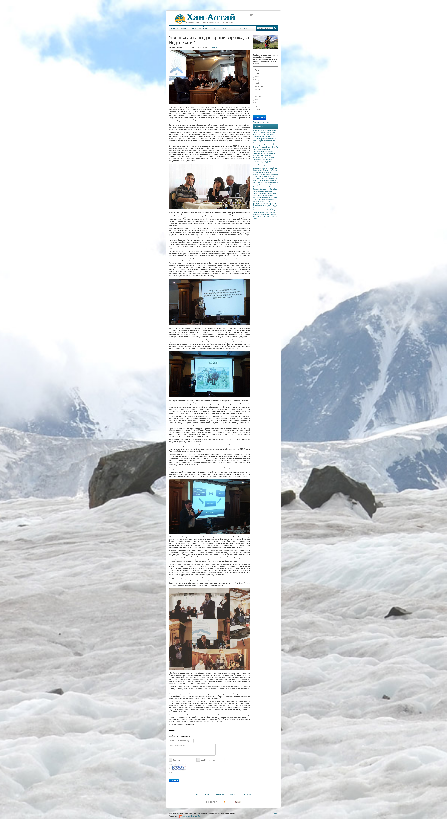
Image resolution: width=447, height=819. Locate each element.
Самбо (269, 210)
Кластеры (261, 201)
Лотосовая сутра (259, 208)
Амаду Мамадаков (265, 206)
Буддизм (275, 206)
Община (264, 151)
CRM (268, 214)
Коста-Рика (258, 86)
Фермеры (260, 145)
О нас (197, 794)
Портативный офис (259, 216)
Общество (203, 28)
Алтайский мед (258, 162)
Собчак (261, 180)
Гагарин (266, 170)
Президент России (259, 147)
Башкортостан (271, 193)
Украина (256, 172)
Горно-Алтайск (258, 182)
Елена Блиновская (259, 176)
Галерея (237, 28)
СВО (259, 132)
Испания (257, 76)
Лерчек (255, 180)
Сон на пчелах (268, 164)
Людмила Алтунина (260, 174)
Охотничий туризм (259, 138)
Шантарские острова (260, 168)
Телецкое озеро (258, 166)
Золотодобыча (268, 195)
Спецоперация (266, 155)
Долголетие (257, 155)
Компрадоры (257, 159)
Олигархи (256, 189)
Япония (257, 109)
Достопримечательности (261, 197)
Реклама (220, 794)
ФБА (269, 174)
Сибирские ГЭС (265, 189)
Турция (257, 103)
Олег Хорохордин (264, 149)
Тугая (265, 182)
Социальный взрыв (266, 203)
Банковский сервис (260, 214)
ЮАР (256, 106)
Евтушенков (261, 134)
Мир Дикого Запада (268, 136)
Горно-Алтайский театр (266, 199)
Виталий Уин (257, 210)
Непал (256, 93)
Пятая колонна (270, 157)
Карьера (273, 214)
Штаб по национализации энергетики (265, 190)
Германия (271, 141)
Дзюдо (264, 210)
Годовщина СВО (259, 157)
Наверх (275, 813)
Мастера (247, 28)
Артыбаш (267, 166)
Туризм (184, 28)
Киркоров (274, 178)
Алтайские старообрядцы (267, 153)
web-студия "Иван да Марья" (192, 816)
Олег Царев (270, 134)
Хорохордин (257, 136)
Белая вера (269, 208)
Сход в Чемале (262, 141)
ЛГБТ (255, 143)
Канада (257, 80)
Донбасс (264, 132)
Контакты (248, 794)
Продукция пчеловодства (262, 163)
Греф (255, 134)
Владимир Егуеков (265, 172)
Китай (256, 83)
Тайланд (257, 99)
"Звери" (266, 180)
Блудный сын (272, 168)
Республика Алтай (270, 145)
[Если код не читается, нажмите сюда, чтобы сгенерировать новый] (177, 767)
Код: (170, 772)
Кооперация (257, 151)
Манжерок (274, 166)
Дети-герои (264, 212)
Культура (215, 28)
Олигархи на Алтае (266, 187)
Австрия (257, 70)
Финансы (271, 212)
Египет (257, 73)
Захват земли (258, 195)
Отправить (174, 780)
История (226, 28)
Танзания (257, 96)
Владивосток (263, 185)
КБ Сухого (274, 174)
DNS (270, 185)
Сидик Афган (271, 147)
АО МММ (272, 180)
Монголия (258, 89)
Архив (207, 794)
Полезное (234, 794)
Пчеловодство (267, 159)
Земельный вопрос (259, 193)
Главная (174, 28)
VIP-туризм (271, 132)
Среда (193, 28)
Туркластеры (262, 130)
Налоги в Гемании (263, 143)
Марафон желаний (264, 178)
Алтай (255, 130)
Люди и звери (258, 170)
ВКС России (273, 170)
